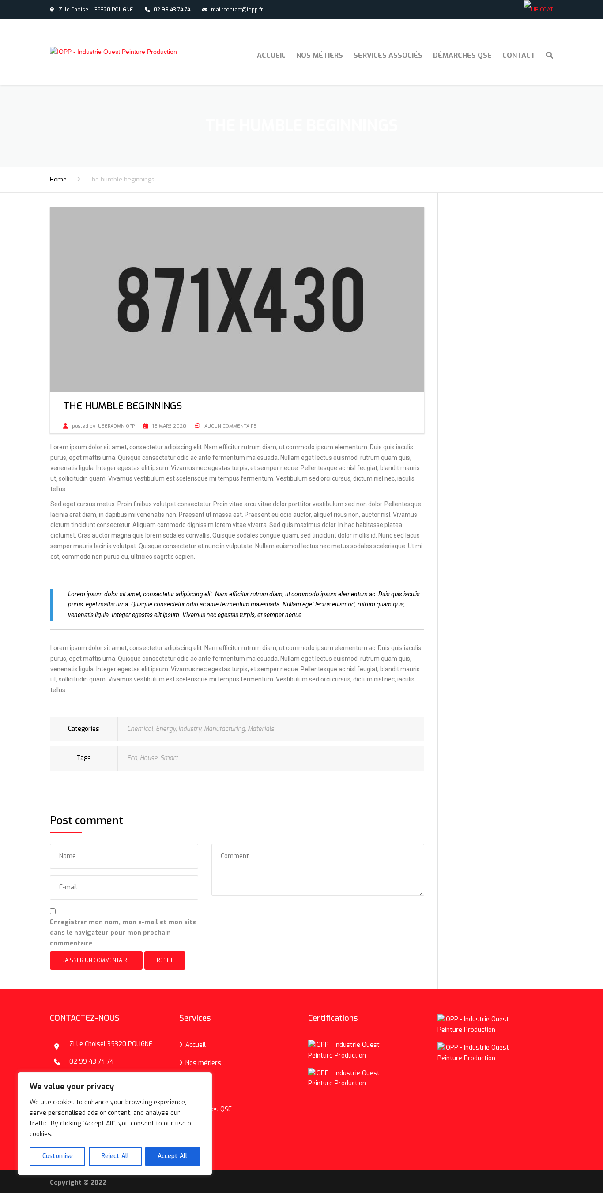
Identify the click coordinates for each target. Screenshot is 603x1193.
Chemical (140, 729)
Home (58, 179)
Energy (166, 729)
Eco (132, 758)
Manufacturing (224, 729)
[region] (115, 1123)
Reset (165, 960)
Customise (57, 1156)
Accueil (271, 55)
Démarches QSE (462, 55)
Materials (261, 729)
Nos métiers (319, 55)
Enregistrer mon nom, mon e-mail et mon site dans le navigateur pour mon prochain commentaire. (123, 933)
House (149, 758)
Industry (189, 729)
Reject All (115, 1156)
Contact (518, 55)
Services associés (388, 55)
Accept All (172, 1156)
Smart (169, 758)
